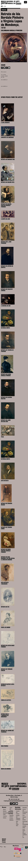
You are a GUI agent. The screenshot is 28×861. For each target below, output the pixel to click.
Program (11, 812)
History (4, 809)
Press (24, 815)
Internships (25, 807)
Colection (5, 816)
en (5, 6)
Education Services (11, 816)
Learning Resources (11, 819)
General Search (4, 839)
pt (2, 6)
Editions (4, 817)
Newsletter (17, 807)
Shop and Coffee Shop (17, 823)
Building (4, 811)
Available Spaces (24, 826)
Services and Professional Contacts (25, 811)
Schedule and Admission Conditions (18, 817)
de (11, 2)
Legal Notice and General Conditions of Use (25, 833)
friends (4, 842)
